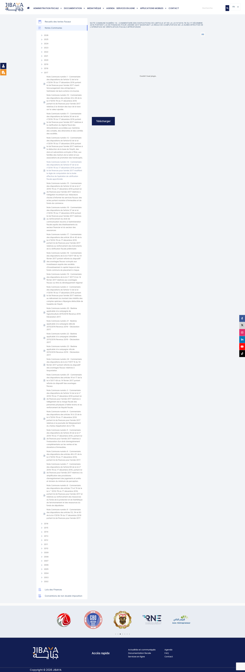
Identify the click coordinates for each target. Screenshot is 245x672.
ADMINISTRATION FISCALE (46, 8)
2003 (46, 577)
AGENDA (110, 8)
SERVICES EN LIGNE (125, 8)
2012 (46, 540)
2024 (46, 43)
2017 (46, 72)
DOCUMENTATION (73, 8)
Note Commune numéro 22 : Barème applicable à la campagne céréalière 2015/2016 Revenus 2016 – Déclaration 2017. (63, 338)
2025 (46, 39)
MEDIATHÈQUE (94, 8)
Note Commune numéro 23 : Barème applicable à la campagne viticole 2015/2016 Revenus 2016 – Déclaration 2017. (63, 350)
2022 (46, 52)
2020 (46, 60)
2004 (46, 573)
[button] (47, 8)
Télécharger (103, 121)
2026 (46, 35)
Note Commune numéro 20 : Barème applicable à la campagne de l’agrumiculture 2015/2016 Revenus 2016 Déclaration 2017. (64, 312)
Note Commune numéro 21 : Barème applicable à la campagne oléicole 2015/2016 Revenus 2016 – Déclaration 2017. (63, 325)
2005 (46, 569)
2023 (46, 48)
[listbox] (235, 6)
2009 (46, 552)
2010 (46, 548)
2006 (46, 565)
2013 (46, 536)
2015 (46, 528)
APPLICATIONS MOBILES (151, 8)
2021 (46, 56)
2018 (46, 68)
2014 (46, 532)
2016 (46, 523)
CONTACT (174, 8)
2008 (46, 557)
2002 (46, 581)
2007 (46, 561)
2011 (46, 544)
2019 (46, 64)
